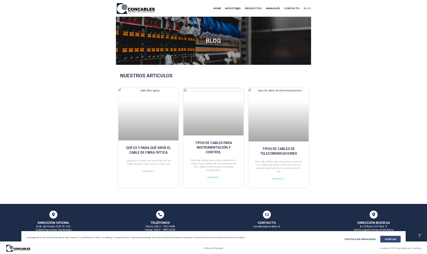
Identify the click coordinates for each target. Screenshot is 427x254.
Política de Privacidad (213, 248)
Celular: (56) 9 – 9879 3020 (160, 229)
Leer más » (148, 171)
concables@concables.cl (267, 226)
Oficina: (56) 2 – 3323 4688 (160, 226)
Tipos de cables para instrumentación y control (213, 147)
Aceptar (390, 239)
